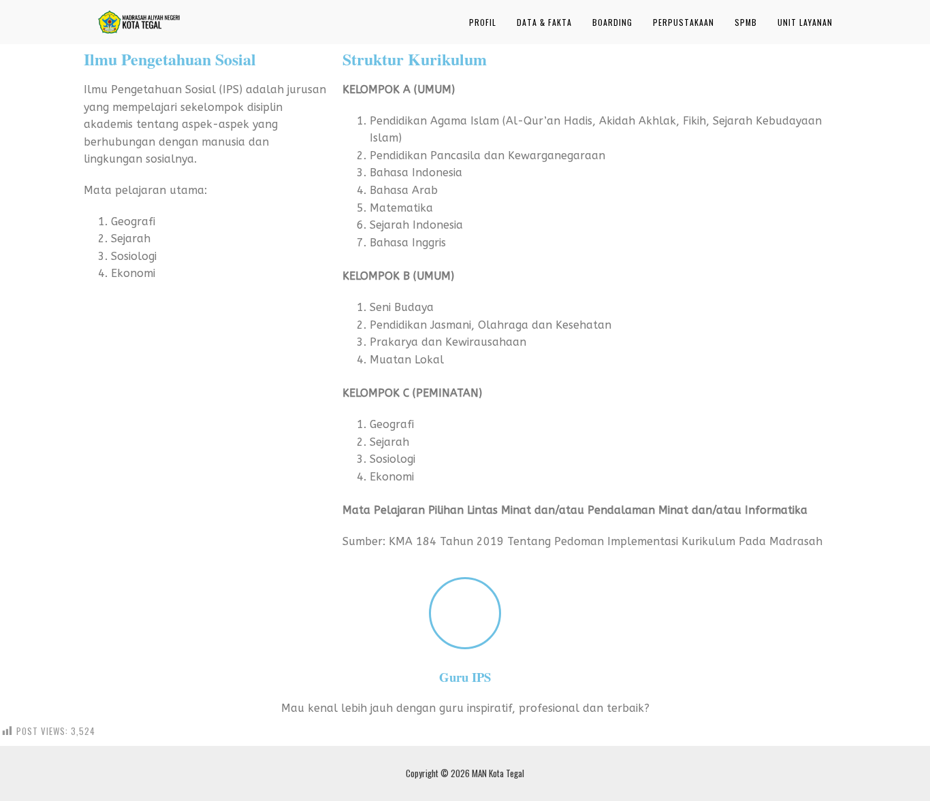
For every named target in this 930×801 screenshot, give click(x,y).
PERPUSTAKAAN (683, 22)
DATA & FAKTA (544, 22)
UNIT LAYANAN (805, 22)
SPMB (746, 22)
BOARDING (612, 22)
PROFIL (482, 22)
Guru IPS (465, 677)
